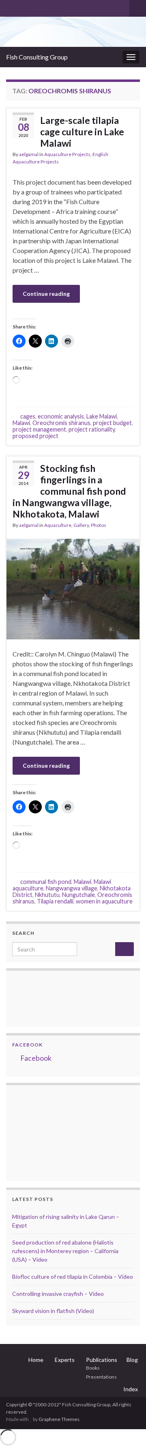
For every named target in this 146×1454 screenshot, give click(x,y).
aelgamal (29, 154)
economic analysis (61, 416)
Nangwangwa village (71, 888)
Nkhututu (47, 894)
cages (27, 416)
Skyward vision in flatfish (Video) (53, 1310)
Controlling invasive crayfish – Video (58, 1293)
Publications (101, 1359)
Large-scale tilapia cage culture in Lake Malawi (82, 132)
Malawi (21, 422)
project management (39, 429)
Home (35, 1359)
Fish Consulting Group (37, 57)
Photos (98, 525)
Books (93, 1368)
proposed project (35, 435)
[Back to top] (128, 1435)
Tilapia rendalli (55, 901)
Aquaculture (57, 525)
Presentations (101, 1377)
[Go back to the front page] (73, 32)
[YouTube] (36, 7)
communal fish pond (45, 881)
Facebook (27, 1045)
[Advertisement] (52, 1132)
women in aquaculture (104, 901)
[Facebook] (23, 7)
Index (130, 1389)
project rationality (92, 429)
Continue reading (46, 293)
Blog (132, 1359)
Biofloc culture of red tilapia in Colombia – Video (72, 1276)
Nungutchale (78, 894)
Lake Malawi (101, 416)
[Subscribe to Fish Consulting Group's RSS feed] (10, 7)
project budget (112, 422)
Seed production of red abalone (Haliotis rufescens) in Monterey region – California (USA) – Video (65, 1251)
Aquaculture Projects (67, 154)
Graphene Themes (59, 1419)
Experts (65, 1359)
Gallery (81, 525)
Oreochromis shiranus (61, 422)
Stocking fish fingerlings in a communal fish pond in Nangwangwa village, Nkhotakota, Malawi (69, 491)
